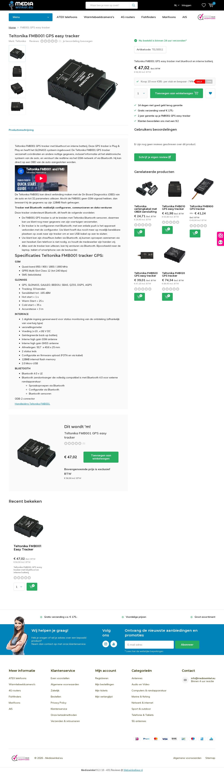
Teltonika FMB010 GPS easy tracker (173, 208)
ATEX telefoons (67, 17)
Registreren (101, 678)
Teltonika (20, 41)
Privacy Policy (58, 702)
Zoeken (133, 5)
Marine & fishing (141, 696)
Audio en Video (140, 684)
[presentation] (117, 84)
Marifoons (169, 17)
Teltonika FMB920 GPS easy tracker (146, 274)
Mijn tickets (101, 690)
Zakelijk (55, 690)
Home (12, 27)
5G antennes (139, 721)
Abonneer (187, 644)
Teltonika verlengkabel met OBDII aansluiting (145, 209)
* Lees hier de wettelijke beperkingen (144, 651)
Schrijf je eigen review (153, 157)
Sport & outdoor (141, 708)
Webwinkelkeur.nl (133, 770)
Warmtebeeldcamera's (99, 17)
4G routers (128, 17)
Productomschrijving (21, 129)
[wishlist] (204, 5)
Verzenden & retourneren (65, 721)
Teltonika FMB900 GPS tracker (201, 208)
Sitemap (210, 758)
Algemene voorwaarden (65, 684)
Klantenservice (59, 708)
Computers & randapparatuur (149, 690)
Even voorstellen (60, 678)
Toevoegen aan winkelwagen (101, 457)
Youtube (113, 644)
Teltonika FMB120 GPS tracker (173, 274)
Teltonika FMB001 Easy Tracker (27, 547)
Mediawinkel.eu (54, 758)
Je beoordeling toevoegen (78, 41)
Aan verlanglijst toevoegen (210, 93)
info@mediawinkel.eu (203, 678)
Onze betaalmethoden (64, 715)
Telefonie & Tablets (143, 715)
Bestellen (56, 696)
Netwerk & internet (142, 702)
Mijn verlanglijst (104, 696)
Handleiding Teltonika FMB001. (32, 403)
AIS (184, 17)
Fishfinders (148, 17)
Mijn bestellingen (104, 684)
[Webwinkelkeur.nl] (20, 758)
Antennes (137, 678)
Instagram (105, 644)
